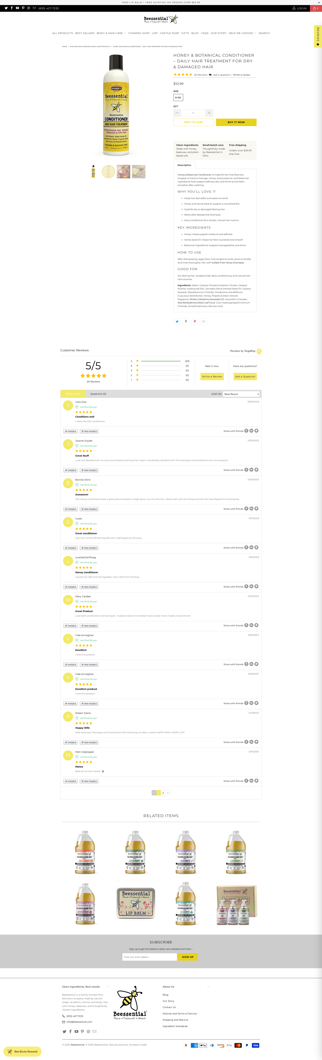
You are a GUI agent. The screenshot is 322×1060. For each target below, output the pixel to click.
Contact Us (169, 1007)
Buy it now (236, 122)
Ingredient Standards (175, 1026)
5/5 (93, 366)
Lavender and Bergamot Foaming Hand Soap (186, 852)
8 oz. (178, 97)
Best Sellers (85, 33)
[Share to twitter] (256, 431)
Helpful (71, 431)
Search (264, 33)
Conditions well (84, 416)
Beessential (77, 1044)
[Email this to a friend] (203, 322)
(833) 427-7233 (48, 8)
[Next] (164, 106)
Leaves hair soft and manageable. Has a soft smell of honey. (107, 577)
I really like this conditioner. (90, 421)
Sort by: (216, 394)
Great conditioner (86, 533)
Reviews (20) (73, 393)
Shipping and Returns (175, 1019)
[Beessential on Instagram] (28, 8)
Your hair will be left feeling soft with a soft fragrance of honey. (108, 538)
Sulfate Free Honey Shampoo (228, 262)
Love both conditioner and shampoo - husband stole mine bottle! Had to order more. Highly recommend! (132, 615)
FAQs (205, 33)
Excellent (81, 650)
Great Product (84, 611)
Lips (155, 33)
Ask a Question (245, 376)
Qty (175, 106)
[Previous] (68, 106)
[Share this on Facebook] (186, 322)
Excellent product (86, 689)
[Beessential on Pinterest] (23, 8)
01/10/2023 (254, 518)
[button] (183, 74)
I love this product (85, 654)
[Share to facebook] (246, 431)
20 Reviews (201, 74)
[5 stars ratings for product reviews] (93, 376)
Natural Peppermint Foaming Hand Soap (135, 852)
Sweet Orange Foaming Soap (85, 852)
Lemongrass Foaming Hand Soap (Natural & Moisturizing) (236, 852)
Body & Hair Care (110, 33)
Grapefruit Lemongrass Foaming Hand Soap (85, 903)
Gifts (185, 33)
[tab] (184, 165)
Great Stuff (82, 455)
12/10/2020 (254, 751)
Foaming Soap (139, 33)
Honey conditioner (86, 572)
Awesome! (81, 494)
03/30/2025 (253, 440)
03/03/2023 (253, 479)
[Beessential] (161, 19)
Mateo (79, 766)
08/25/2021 (253, 635)
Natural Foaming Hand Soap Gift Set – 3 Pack (236, 903)
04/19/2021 (254, 713)
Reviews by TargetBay (243, 350)
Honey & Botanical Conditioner (194, 174)
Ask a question (221, 74)
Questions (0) (98, 393)
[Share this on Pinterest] (195, 322)
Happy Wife (82, 727)
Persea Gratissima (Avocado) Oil (207, 299)
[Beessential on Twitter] (6, 8)
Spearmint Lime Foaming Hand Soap (186, 903)
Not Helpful (90, 431)
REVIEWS (318, 34)
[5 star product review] (83, 412)
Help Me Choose (241, 33)
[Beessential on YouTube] (17, 8)
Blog (195, 33)
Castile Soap (169, 33)
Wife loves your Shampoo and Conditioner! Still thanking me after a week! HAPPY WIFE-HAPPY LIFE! (130, 732)
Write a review (241, 74)
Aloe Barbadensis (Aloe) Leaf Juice (196, 302)
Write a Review (212, 376)
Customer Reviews (74, 350)
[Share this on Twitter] (177, 322)
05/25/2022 (253, 596)
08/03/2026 (253, 401)
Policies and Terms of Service (180, 1013)
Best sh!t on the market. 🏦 (89, 771)
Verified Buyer (88, 407)
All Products (62, 33)
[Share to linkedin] (251, 431)
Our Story (219, 33)
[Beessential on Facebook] (11, 8)
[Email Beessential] (34, 8)
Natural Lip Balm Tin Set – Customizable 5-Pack (135, 903)
